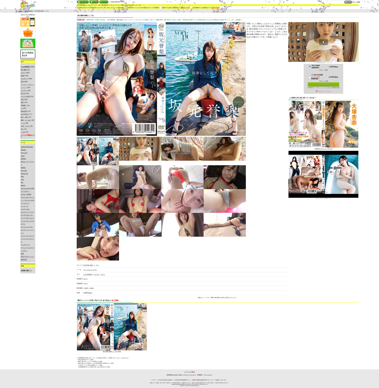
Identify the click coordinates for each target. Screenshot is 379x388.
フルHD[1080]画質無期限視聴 (317, 77)
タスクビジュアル (27, 227)
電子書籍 (24, 70)
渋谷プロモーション (27, 256)
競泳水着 (24, 111)
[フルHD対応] (29, 11)
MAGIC (23, 168)
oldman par (24, 173)
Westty (23, 185)
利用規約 (199, 375)
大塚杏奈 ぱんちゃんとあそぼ (323, 149)
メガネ (23, 132)
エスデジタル (25, 209)
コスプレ (24, 90)
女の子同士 (24, 114)
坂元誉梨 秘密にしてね (110, 351)
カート (96, 2)
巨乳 (22, 81)
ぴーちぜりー (25, 191)
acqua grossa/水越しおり (323, 199)
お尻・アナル (25, 126)
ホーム (21, 11)
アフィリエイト (208, 375)
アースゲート (25, 203)
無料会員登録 (216, 7)
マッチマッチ (25, 245)
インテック (24, 206)
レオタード (24, 78)
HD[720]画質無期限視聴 (316, 66)
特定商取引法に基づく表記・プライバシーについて (181, 375)
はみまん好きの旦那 (27, 188)
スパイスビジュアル (27, 221)
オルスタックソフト (27, 212)
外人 (22, 129)
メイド (23, 123)
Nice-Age (24, 170)
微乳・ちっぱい (26, 120)
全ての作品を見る (28, 54)
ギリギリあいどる (27, 215)
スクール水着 (25, 96)
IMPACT (23, 159)
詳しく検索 (356, 2)
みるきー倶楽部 (26, 194)
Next (243, 79)
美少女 (23, 93)
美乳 (22, 102)
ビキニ (23, 73)
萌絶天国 (24, 259)
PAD (22, 176)
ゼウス (23, 224)
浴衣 (22, 99)
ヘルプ (105, 2)
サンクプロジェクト (27, 218)
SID (22, 182)
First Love (24, 153)
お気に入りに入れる (324, 91)
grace (22, 156)
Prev (79, 79)
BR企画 (23, 150)
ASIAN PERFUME (27, 147)
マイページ (84, 2)
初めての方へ (186, 7)
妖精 (22, 254)
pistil (22, 179)
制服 (22, 76)
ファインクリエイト (27, 236)
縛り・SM (24, 117)
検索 (350, 2)
